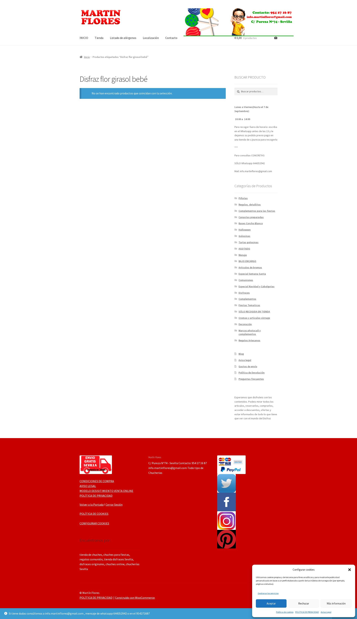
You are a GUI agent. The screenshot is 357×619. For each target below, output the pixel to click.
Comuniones (246, 280)
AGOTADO (244, 248)
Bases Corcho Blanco (251, 223)
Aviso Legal (326, 612)
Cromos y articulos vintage (254, 318)
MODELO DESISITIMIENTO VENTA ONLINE (106, 491)
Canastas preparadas (251, 217)
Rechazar (303, 603)
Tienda (99, 38)
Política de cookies (284, 612)
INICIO (84, 38)
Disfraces (244, 292)
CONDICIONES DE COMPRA (97, 481)
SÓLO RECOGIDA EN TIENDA (254, 311)
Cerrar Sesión (114, 504)
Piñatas (243, 198)
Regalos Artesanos (249, 340)
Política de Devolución (252, 372)
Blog (241, 353)
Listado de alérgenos (123, 38)
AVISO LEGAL (88, 486)
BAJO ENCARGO (247, 261)
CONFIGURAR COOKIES (94, 523)
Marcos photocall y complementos (250, 332)
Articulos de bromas (250, 267)
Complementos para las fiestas (257, 211)
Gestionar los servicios (268, 593)
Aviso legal (245, 360)
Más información (336, 603)
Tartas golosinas (248, 242)
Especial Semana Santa (252, 273)
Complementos (247, 299)
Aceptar (271, 603)
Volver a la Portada (92, 504)
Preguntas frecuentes (251, 379)
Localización (151, 38)
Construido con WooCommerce (135, 597)
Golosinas (244, 236)
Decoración (245, 324)
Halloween (245, 229)
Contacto (171, 38)
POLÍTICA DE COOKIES (94, 514)
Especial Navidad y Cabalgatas (256, 286)
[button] (349, 570)
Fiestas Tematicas (249, 305)
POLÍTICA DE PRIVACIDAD (307, 612)
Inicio (87, 57)
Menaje (243, 255)
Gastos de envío (248, 366)
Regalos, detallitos (250, 204)
